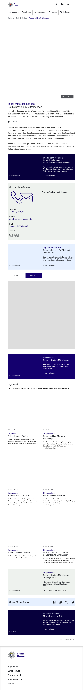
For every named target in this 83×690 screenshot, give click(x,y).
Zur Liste (16, 275)
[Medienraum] (62, 4)
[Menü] (50, 4)
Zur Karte (33, 275)
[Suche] (56, 4)
